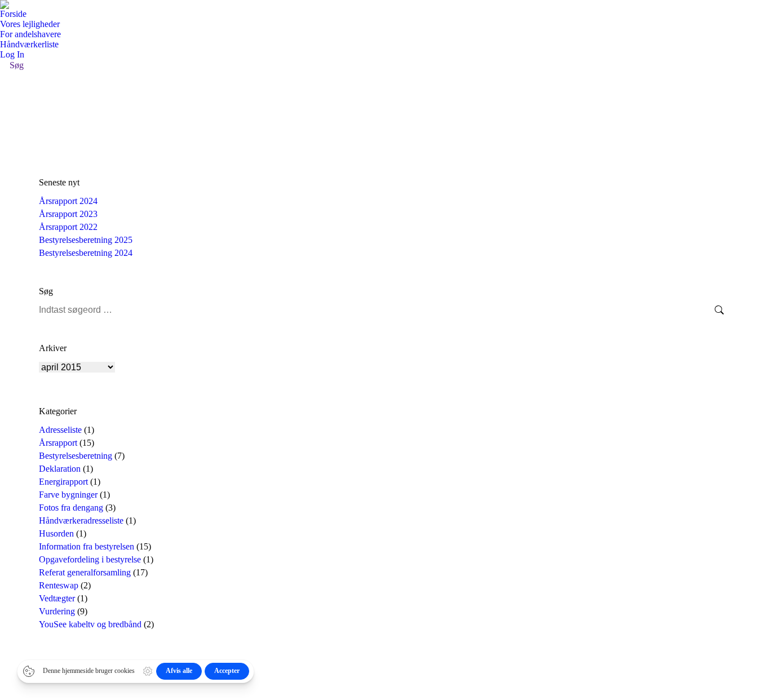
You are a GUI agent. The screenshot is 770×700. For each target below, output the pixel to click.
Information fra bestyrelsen (86, 546)
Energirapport (63, 481)
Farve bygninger (68, 494)
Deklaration (60, 468)
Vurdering (57, 611)
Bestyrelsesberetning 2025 (85, 240)
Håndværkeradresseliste (81, 520)
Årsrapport (58, 443)
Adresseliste (60, 430)
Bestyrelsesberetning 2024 (85, 253)
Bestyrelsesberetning (75, 455)
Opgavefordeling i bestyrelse (90, 559)
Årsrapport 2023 (68, 214)
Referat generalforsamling (85, 572)
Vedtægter (57, 598)
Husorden (56, 533)
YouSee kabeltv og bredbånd (90, 624)
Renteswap (58, 585)
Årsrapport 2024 (68, 201)
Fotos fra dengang (71, 507)
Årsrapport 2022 (68, 227)
